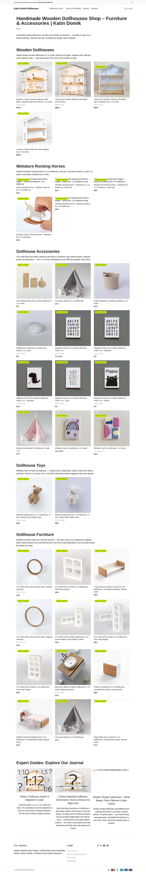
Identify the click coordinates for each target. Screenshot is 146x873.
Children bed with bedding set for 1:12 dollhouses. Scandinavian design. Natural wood (32, 739)
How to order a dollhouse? (45, 2)
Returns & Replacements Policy (77, 854)
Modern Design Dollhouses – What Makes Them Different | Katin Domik (111, 800)
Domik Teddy (21, 520)
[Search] (131, 2)
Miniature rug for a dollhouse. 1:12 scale (71, 448)
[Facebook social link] (98, 845)
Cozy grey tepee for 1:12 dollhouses (69, 301)
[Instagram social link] (100, 845)
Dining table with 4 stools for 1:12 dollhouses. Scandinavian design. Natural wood (110, 739)
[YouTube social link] (104, 845)
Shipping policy (71, 861)
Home (18, 29)
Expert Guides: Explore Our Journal (49, 763)
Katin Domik (20, 105)
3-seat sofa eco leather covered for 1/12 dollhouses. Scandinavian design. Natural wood (110, 589)
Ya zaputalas (98, 451)
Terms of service (72, 851)
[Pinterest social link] (107, 845)
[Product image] (34, 79)
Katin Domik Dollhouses (26, 8)
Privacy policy (71, 857)
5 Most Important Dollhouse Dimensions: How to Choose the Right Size (73, 800)
